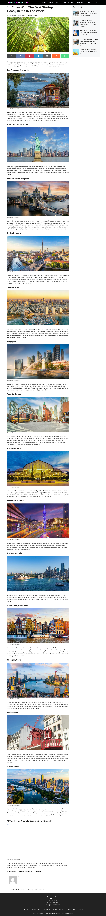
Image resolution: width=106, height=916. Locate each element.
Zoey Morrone (12, 15)
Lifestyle (31, 15)
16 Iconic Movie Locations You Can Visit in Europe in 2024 (24, 888)
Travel (35, 15)
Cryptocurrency (67, 2)
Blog (44, 2)
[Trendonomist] (18, 2)
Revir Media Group (51, 913)
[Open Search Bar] (96, 2)
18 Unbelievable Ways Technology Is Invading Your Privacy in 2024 (26, 889)
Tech (57, 2)
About (89, 2)
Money (51, 2)
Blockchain (79, 2)
